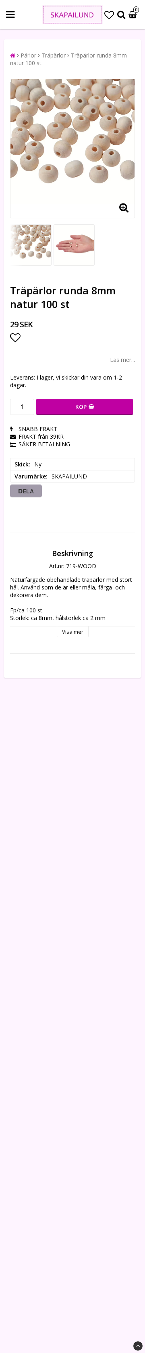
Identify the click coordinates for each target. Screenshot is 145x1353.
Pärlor (28, 55)
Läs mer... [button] (122, 359)
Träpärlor (53, 55)
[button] (109, 14)
